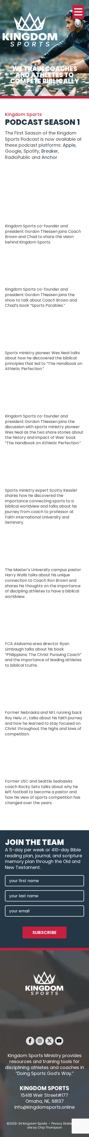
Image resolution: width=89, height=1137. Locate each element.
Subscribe (44, 932)
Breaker (49, 151)
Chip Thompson (50, 1127)
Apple (69, 145)
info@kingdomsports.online (44, 1107)
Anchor (49, 157)
